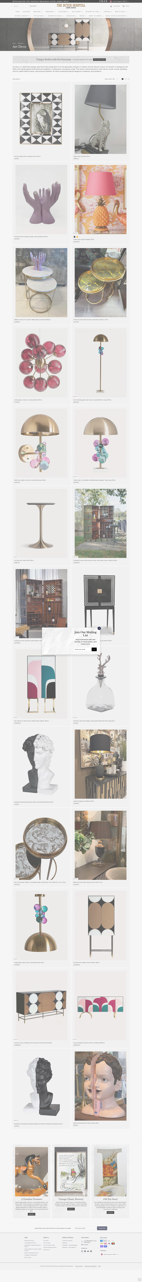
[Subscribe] (94, 649)
